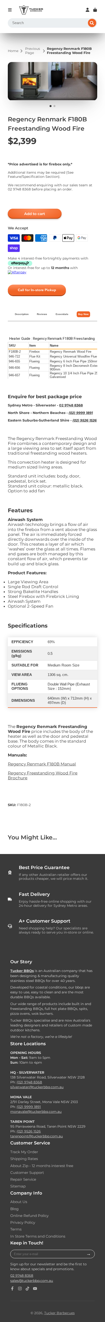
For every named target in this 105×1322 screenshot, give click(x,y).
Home (13, 51)
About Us (18, 1202)
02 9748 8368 (21, 1275)
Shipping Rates (24, 1159)
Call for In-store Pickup (37, 290)
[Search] (92, 23)
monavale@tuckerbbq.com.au (36, 1111)
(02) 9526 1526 (85, 420)
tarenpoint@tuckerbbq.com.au (36, 1136)
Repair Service (23, 1179)
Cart (95, 10)
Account (87, 10)
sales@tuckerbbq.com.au (31, 1280)
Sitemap (18, 1186)
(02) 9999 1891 (81, 413)
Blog (14, 1209)
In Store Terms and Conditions (37, 1236)
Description (22, 314)
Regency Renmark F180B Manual (42, 764)
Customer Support (27, 1172)
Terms (15, 1229)
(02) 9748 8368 (29, 1082)
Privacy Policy (22, 1222)
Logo (31, 10)
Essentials (62, 314)
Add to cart (34, 213)
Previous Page (32, 51)
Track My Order (24, 1152)
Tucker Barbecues (59, 1313)
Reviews (42, 314)
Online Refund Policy (29, 1216)
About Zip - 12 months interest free (41, 1166)
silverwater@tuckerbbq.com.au (36, 1087)
